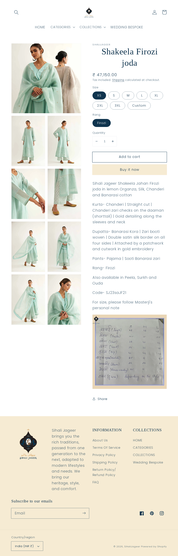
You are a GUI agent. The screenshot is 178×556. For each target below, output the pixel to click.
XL (156, 95)
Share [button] (102, 399)
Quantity (98, 133)
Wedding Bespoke (148, 462)
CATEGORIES (143, 447)
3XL (117, 105)
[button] (16, 12)
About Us (100, 440)
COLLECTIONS (144, 455)
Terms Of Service (106, 447)
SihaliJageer (132, 546)
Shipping (118, 80)
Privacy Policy (104, 455)
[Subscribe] (84, 513)
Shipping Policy (105, 462)
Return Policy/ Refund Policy (104, 472)
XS (99, 95)
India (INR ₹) (24, 546)
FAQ (95, 482)
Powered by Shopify (154, 546)
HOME (137, 440)
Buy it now (129, 169)
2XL (100, 105)
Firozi (101, 123)
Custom (139, 105)
